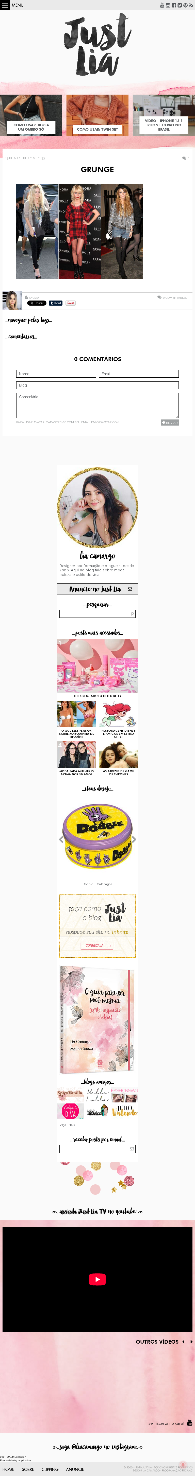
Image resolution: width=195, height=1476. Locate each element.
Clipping (50, 1470)
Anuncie (75, 1470)
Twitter (179, 5)
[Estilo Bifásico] (97, 1111)
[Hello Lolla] (97, 1095)
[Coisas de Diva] (70, 1111)
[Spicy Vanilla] (70, 1095)
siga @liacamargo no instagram (97, 1447)
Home (8, 1470)
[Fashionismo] (124, 1095)
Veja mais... (68, 1124)
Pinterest (185, 5)
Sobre (28, 1470)
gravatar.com (107, 422)
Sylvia (34, 298)
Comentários (175, 297)
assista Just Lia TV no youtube (97, 1211)
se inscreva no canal (166, 1423)
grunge (97, 170)
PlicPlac (187, 1470)
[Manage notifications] (183, 1465)
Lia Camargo (151, 1470)
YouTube (162, 5)
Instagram (168, 5)
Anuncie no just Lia (95, 589)
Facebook (174, 5)
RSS (191, 5)
